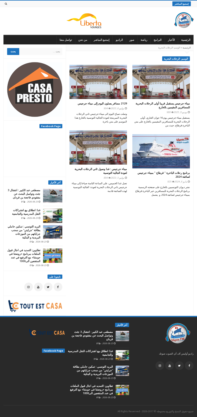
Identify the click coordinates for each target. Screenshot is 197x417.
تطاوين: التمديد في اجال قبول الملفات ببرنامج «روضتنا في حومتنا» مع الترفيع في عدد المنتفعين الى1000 (23, 255)
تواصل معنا (66, 40)
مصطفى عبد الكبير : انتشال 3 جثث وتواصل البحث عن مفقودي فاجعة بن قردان (24, 193)
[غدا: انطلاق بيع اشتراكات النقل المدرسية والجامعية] (52, 215)
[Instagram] (28, 287)
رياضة (144, 40)
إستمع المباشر (182, 3)
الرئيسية (185, 40)
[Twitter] (48, 287)
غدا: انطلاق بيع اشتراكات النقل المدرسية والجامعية (26, 212)
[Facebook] (58, 287)
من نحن (82, 40)
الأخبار (171, 40)
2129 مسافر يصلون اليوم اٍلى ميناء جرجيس (102, 103)
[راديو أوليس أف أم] (184, 21)
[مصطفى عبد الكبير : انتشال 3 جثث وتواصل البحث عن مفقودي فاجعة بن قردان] (52, 195)
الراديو (119, 40)
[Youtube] (38, 287)
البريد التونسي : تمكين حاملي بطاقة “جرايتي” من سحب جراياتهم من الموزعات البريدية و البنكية (24, 232)
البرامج (158, 40)
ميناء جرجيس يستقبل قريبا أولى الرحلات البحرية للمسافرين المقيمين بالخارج (163, 105)
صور (131, 40)
